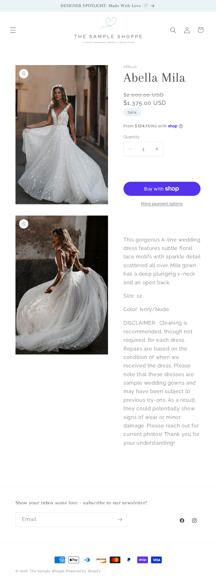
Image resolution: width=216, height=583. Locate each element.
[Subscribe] (120, 519)
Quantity (131, 137)
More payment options (162, 203)
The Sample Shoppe (47, 571)
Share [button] (135, 220)
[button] (13, 30)
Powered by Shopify (83, 571)
